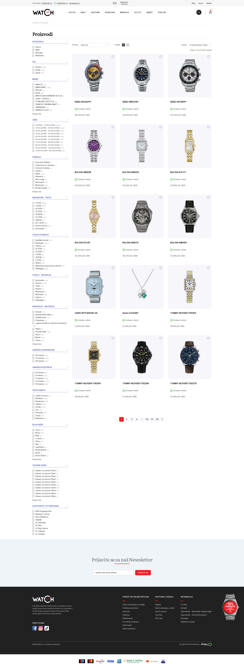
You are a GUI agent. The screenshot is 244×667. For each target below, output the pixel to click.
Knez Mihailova (41, 517)
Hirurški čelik (40, 332)
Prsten (38, 407)
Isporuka (126, 611)
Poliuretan (39, 320)
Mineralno (39, 243)
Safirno (38, 246)
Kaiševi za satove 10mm (45, 471)
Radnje (209, 3)
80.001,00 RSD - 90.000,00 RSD (47, 145)
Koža (37, 335)
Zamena (126, 615)
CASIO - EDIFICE (42, 99)
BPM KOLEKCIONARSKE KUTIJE (48, 96)
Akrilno (38, 263)
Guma (37, 340)
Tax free (158, 615)
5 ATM (38, 206)
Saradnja (184, 618)
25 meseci (39, 358)
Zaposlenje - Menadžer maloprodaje (196, 611)
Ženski (38, 67)
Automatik (39, 229)
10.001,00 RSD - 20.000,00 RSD (47, 128)
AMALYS (39, 84)
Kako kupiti (127, 625)
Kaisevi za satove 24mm (45, 490)
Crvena (38, 439)
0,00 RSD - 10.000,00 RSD (45, 125)
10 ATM (38, 211)
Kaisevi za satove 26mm (45, 493)
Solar (37, 286)
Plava (37, 441)
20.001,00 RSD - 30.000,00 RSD (47, 131)
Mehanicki (39, 292)
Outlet (137, 12)
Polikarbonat (40, 317)
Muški (37, 70)
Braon (37, 433)
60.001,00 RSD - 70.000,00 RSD (47, 139)
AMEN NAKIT (40, 87)
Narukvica (39, 401)
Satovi (72, 12)
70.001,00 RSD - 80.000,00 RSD (47, 142)
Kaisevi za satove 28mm (45, 496)
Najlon (38, 329)
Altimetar (39, 176)
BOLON (38, 90)
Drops (38, 416)
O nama (184, 605)
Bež (37, 444)
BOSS (37, 93)
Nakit (83, 12)
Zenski (38, 171)
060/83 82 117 (47, 3)
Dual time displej (42, 162)
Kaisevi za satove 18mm (45, 482)
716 (146, 419)
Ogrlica (38, 404)
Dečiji (37, 73)
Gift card (159, 618)
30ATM (38, 220)
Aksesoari (110, 12)
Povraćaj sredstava (131, 622)
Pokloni (162, 12)
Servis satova (161, 611)
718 (157, 419)
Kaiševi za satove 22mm (45, 488)
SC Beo (38, 525)
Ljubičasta (39, 447)
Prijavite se (143, 572)
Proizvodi (63, 12)
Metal (37, 337)
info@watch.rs (74, 3)
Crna (37, 430)
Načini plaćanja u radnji (164, 608)
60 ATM (38, 209)
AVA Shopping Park (43, 511)
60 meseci (39, 355)
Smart (149, 12)
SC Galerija (40, 531)
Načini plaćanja (129, 629)
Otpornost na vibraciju (44, 165)
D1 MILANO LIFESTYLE (44, 102)
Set (37, 410)
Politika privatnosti (130, 608)
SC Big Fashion (41, 528)
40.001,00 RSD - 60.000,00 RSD (47, 136)
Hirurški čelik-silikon (43, 315)
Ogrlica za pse (41, 396)
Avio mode (39, 179)
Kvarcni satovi (41, 226)
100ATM (38, 214)
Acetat (38, 312)
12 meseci (39, 378)
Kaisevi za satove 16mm (45, 479)
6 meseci (39, 375)
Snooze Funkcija (42, 168)
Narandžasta (40, 450)
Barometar (39, 182)
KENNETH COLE (42, 110)
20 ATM (38, 217)
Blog (193, 3)
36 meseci (39, 361)
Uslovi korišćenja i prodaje (134, 605)
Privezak (39, 413)
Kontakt (184, 608)
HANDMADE (40, 107)
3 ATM (38, 203)
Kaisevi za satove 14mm (45, 476)
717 (152, 419)
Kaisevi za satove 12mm (45, 473)
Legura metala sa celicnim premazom (51, 323)
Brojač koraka (41, 188)
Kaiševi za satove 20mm (45, 485)
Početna (35, 23)
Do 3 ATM (39, 223)
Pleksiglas (39, 269)
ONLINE (38, 520)
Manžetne (39, 418)
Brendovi (124, 12)
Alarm (37, 174)
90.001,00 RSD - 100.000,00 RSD (47, 148)
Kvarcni (38, 283)
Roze (37, 453)
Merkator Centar (42, 514)
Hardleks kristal (41, 240)
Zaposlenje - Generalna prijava (194, 615)
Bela (37, 436)
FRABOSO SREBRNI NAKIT (46, 104)
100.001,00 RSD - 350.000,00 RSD (48, 151)
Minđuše (39, 398)
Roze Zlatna (40, 456)
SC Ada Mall (40, 523)
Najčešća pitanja (188, 622)
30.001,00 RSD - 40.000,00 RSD (47, 134)
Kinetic (38, 289)
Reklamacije (128, 618)
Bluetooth (39, 185)
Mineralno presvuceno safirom (48, 266)
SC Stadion (40, 534)
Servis (200, 3)
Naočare (95, 12)
